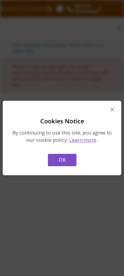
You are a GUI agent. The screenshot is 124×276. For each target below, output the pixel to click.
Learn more (82, 139)
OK (62, 160)
